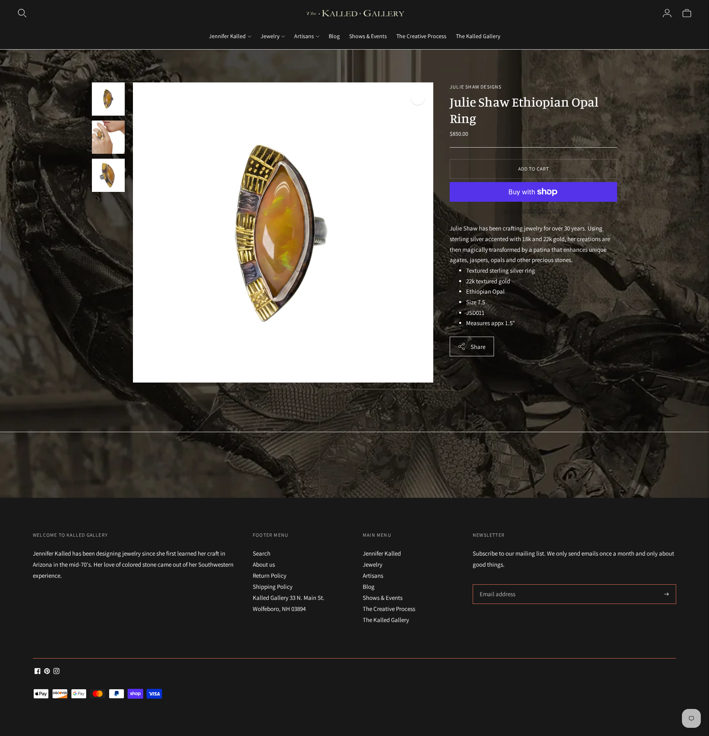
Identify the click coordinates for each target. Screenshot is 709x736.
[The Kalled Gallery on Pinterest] (47, 672)
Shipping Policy (273, 586)
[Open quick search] (22, 13)
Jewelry (270, 36)
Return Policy (269, 575)
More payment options (533, 210)
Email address (496, 584)
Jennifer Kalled (227, 36)
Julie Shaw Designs (476, 87)
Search (261, 553)
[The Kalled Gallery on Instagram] (56, 672)
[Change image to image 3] (108, 175)
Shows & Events (368, 36)
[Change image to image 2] (108, 137)
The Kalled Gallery (478, 36)
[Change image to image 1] (108, 99)
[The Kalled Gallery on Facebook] (37, 672)
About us (264, 564)
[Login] (667, 13)
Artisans (304, 36)
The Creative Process (421, 36)
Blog (334, 36)
